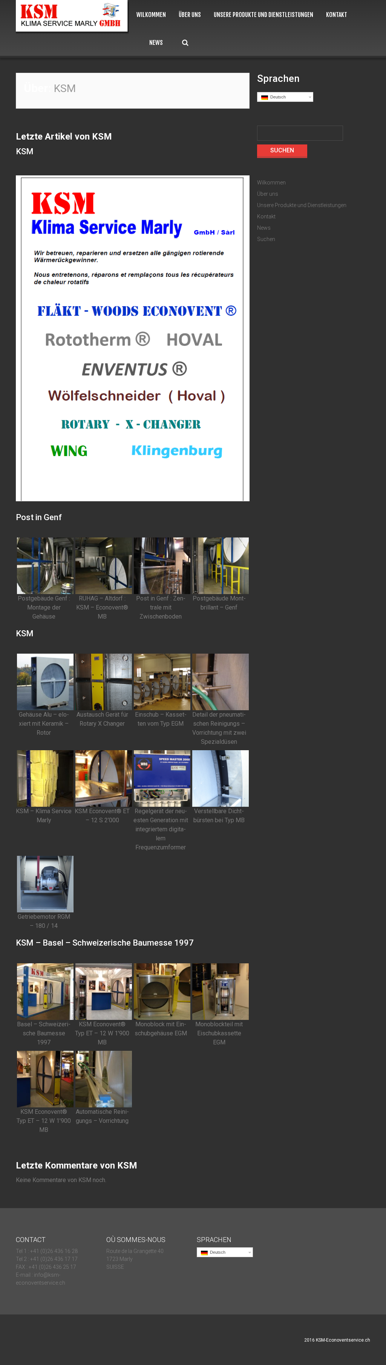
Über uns (190, 14)
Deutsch (277, 97)
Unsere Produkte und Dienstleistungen (263, 14)
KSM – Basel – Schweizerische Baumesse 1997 (105, 942)
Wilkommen (151, 14)
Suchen (185, 43)
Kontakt (336, 14)
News (156, 42)
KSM (25, 151)
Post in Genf (39, 517)
